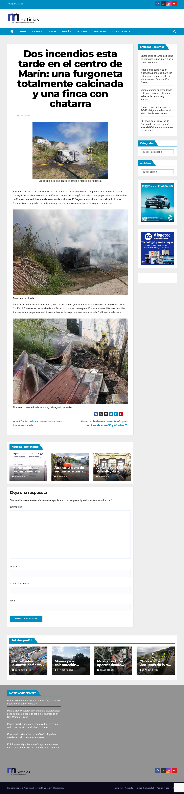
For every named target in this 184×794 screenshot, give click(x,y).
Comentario (16, 507)
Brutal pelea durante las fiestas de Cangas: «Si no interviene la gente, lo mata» (157, 59)
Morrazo (100, 31)
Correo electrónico (20, 583)
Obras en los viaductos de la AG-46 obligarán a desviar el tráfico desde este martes (156, 110)
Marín (52, 31)
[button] (174, 31)
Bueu (23, 31)
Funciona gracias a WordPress (20, 788)
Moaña (66, 31)
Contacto (129, 788)
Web (12, 600)
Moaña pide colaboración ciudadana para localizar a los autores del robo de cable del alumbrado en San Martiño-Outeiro (156, 76)
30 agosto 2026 (23, 670)
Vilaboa (82, 31)
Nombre (15, 566)
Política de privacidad (145, 788)
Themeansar (58, 788)
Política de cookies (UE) (167, 788)
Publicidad (118, 788)
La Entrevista (121, 31)
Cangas (37, 31)
